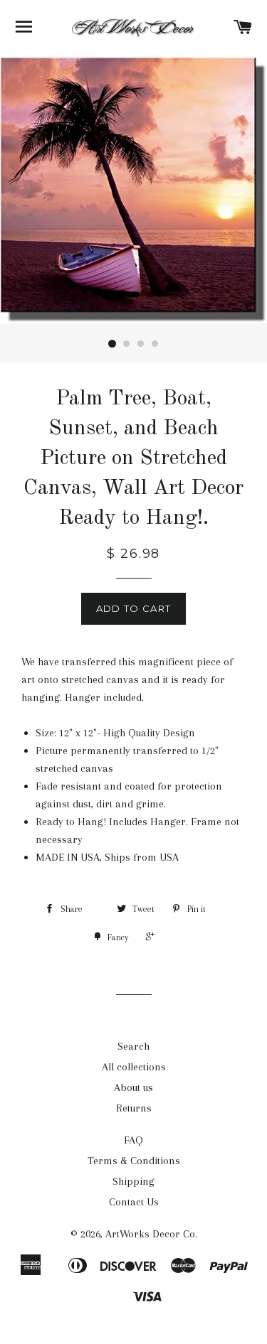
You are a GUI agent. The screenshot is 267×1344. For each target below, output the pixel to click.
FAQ (133, 1140)
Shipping (133, 1181)
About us (133, 1087)
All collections (134, 1066)
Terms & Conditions (134, 1160)
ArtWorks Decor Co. (151, 1233)
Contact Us (134, 1201)
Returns (134, 1108)
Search (133, 1046)
